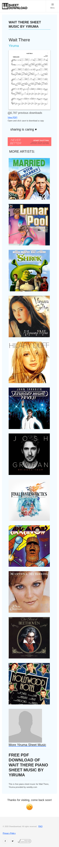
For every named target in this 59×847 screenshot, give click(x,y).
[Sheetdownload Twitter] (12, 841)
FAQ (40, 826)
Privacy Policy (9, 833)
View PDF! (12, 117)
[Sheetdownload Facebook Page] (5, 841)
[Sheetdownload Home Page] (15, 6)
